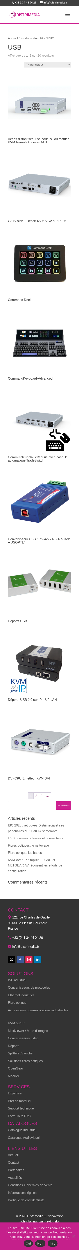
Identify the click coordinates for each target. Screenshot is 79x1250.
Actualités (15, 1177)
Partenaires (16, 1170)
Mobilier (13, 1076)
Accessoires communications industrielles (38, 1010)
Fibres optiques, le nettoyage (28, 845)
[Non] (73, 1236)
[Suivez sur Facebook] (20, 959)
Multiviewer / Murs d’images (28, 1031)
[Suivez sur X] (11, 959)
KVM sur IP (16, 1023)
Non (40, 1243)
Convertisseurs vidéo (23, 1038)
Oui (28, 1243)
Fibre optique (17, 1002)
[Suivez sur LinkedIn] (37, 959)
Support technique (21, 1108)
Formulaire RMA (20, 1116)
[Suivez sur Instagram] (28, 959)
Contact (13, 1162)
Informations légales (22, 1192)
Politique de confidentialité (26, 1200)
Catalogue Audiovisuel (24, 1137)
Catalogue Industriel (22, 1130)
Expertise (15, 1093)
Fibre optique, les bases (25, 852)
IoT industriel (17, 980)
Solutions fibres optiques (25, 1061)
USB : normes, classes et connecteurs (35, 838)
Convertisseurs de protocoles (29, 987)
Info (52, 1243)
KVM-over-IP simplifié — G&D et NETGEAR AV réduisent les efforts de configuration (35, 865)
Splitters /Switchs (20, 1053)
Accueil (13, 38)
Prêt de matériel (19, 1101)
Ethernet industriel (21, 995)
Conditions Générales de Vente (30, 1185)
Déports (13, 1046)
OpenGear (15, 1068)
